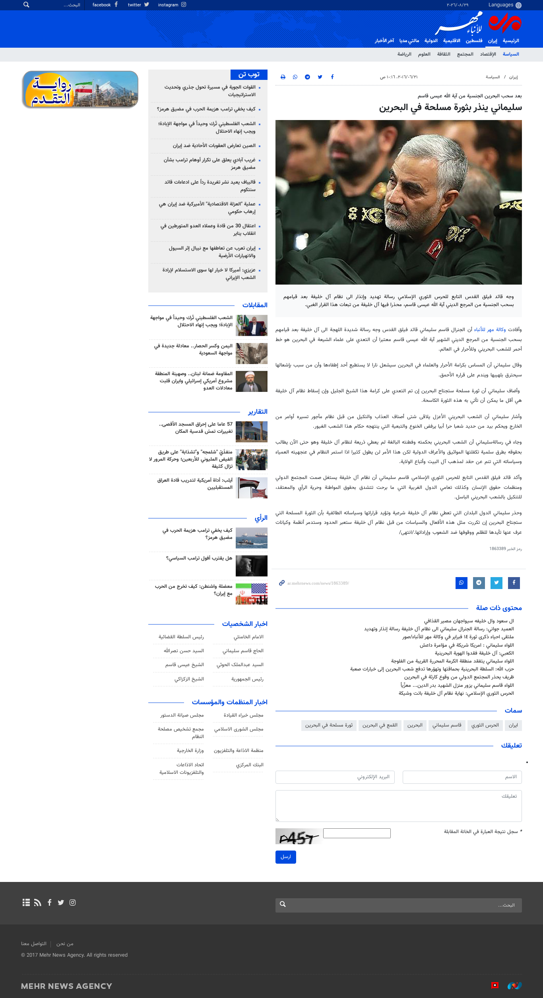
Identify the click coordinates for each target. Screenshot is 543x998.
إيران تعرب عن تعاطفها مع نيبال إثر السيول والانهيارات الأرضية (212, 252)
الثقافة (443, 54)
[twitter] (61, 903)
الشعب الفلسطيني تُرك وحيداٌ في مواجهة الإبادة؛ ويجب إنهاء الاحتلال (207, 128)
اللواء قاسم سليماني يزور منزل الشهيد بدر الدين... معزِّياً (457, 686)
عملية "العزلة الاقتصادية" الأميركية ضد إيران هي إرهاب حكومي (207, 208)
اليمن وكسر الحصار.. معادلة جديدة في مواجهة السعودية (193, 349)
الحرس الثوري (485, 725)
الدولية (431, 41)
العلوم (424, 54)
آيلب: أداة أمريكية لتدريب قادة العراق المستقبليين (195, 484)
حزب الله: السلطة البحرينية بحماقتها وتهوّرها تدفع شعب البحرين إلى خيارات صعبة (432, 669)
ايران (513, 725)
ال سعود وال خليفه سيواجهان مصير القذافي (469, 621)
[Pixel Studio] (490, 985)
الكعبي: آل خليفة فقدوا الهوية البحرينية (474, 653)
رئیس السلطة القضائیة (181, 637)
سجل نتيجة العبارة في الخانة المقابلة (483, 832)
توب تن (249, 75)
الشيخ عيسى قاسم (184, 665)
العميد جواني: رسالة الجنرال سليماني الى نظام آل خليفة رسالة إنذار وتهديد (439, 629)
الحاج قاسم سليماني (243, 651)
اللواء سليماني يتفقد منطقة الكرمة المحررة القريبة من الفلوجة (452, 661)
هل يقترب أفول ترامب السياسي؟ (199, 558)
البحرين (415, 725)
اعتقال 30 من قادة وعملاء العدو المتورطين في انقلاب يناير (208, 230)
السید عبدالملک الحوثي (240, 665)
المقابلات (255, 305)
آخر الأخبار (384, 41)
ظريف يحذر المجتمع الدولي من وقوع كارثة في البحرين (459, 677)
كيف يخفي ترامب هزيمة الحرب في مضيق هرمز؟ (206, 109)
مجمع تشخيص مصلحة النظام (181, 733)
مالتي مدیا (409, 41)
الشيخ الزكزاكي (189, 679)
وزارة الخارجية (190, 751)
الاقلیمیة (451, 41)
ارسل (286, 857)
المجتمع (465, 54)
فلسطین (474, 41)
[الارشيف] (26, 903)
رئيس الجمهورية (247, 679)
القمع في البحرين (380, 725)
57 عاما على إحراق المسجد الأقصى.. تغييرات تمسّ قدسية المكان (196, 428)
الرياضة (404, 54)
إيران (492, 41)
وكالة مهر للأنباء (490, 330)
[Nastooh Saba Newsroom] (511, 985)
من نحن (65, 944)
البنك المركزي (250, 765)
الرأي (261, 518)
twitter (135, 5)
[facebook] (49, 903)
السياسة (511, 54)
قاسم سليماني (447, 725)
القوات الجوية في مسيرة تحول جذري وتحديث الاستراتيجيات (210, 91)
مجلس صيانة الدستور (182, 715)
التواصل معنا (34, 944)
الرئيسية (511, 41)
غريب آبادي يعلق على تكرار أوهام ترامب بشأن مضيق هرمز (210, 164)
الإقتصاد (488, 54)
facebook (102, 5)
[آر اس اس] (38, 903)
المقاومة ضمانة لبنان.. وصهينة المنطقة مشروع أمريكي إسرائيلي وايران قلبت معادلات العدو (194, 381)
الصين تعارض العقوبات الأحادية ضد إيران (214, 146)
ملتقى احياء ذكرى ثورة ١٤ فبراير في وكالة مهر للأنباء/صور (458, 637)
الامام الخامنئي (249, 637)
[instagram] (73, 903)
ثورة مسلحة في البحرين (329, 725)
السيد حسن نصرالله (184, 651)
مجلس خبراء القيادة (244, 715)
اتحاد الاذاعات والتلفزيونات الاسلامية (181, 769)
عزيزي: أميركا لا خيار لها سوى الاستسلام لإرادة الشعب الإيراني (209, 274)
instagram (169, 5)
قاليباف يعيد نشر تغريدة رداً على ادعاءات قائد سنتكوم (210, 186)
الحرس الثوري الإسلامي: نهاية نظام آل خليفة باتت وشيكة (456, 694)
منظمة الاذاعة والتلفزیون (239, 751)
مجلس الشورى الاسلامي (239, 729)
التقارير (258, 412)
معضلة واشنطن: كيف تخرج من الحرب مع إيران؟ (194, 590)
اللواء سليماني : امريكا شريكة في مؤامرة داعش (467, 645)
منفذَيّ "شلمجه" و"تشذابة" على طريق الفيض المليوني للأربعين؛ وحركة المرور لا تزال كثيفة (191, 459)
